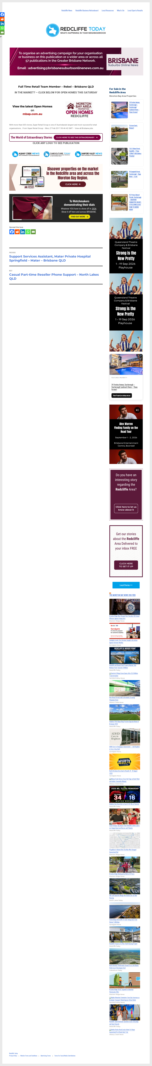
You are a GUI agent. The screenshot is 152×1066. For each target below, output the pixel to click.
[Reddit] (17, 231)
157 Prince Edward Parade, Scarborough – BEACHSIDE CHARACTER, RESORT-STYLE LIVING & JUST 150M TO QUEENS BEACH (135, 202)
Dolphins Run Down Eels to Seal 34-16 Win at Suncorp (124, 804)
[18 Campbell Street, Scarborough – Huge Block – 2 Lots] (119, 179)
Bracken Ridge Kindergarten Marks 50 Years (121, 874)
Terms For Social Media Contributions (64, 1056)
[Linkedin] (22, 231)
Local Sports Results (135, 10)
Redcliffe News (67, 10)
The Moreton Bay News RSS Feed (122, 595)
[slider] (128, 462)
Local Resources (108, 10)
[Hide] (1, 37)
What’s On (120, 10)
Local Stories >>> (126, 585)
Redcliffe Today (13, 1053)
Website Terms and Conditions (28, 1056)
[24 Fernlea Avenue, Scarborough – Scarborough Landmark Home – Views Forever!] (119, 110)
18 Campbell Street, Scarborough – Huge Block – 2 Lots (135, 174)
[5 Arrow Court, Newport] (119, 133)
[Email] (33, 231)
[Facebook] (11, 231)
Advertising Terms (46, 1056)
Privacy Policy (13, 1056)
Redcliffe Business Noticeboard (87, 10)
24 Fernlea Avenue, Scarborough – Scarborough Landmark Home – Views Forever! (134, 107)
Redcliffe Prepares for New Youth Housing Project (123, 944)
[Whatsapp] (27, 231)
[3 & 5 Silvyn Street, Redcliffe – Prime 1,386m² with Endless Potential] (119, 156)
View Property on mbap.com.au (121, 395)
